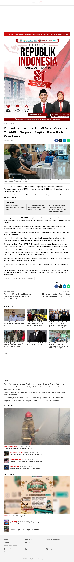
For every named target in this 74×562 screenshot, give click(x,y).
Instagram (51, 549)
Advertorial (7, 515)
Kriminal (12, 459)
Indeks (27, 542)
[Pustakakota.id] (37, 2)
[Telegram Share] (64, 140)
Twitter (29, 549)
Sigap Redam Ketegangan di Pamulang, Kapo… (26, 454)
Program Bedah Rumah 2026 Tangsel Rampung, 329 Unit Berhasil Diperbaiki (32, 401)
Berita (5, 446)
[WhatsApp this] (68, 140)
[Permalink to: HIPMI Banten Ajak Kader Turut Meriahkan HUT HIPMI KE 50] (37, 336)
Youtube (8, 551)
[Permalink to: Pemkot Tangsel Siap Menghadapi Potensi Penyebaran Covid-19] (14, 315)
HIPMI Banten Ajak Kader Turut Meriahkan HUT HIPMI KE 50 (36, 343)
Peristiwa (14, 446)
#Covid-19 (7, 278)
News (9, 446)
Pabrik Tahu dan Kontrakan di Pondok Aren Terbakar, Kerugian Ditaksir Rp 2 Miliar (34, 384)
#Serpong (22, 278)
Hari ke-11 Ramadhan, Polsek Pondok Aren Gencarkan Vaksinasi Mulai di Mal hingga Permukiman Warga (58, 345)
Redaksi (6, 539)
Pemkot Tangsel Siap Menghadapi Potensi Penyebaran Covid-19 (15, 207)
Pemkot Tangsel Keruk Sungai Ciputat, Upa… (25, 530)
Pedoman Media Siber (54, 539)
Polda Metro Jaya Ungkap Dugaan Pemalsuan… (26, 461)
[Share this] (56, 140)
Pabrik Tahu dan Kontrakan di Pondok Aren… (19, 448)
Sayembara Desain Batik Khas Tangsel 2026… (19, 517)
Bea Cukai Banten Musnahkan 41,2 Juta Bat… (25, 468)
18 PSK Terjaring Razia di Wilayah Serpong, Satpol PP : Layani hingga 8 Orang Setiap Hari (14, 344)
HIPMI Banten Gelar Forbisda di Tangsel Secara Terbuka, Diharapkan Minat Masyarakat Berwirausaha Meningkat (59, 324)
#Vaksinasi (31, 278)
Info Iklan (28, 539)
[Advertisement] (37, 18)
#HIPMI (15, 278)
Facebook (8, 549)
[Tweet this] (60, 140)
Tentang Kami (8, 542)
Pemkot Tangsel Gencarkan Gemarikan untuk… (26, 523)
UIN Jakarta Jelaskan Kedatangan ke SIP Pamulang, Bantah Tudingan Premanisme (34, 398)
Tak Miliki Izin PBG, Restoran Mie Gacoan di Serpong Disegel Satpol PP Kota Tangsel (37, 207)
